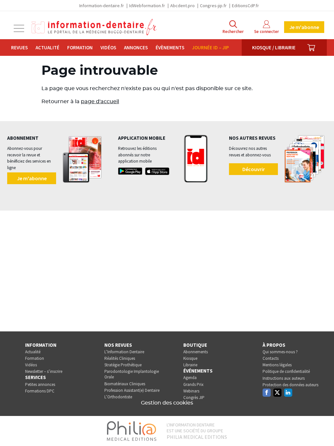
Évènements (170, 47)
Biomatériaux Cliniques (124, 384)
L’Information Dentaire (124, 352)
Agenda (190, 377)
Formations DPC (39, 391)
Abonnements (195, 352)
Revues (19, 47)
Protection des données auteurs (290, 385)
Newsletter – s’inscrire (43, 371)
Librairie (190, 365)
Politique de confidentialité (286, 371)
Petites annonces (40, 384)
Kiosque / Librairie (274, 47)
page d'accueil (100, 101)
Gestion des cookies (167, 403)
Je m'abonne (304, 27)
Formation (80, 47)
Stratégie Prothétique (123, 365)
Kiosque (190, 358)
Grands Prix (193, 384)
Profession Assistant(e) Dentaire (131, 390)
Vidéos (108, 47)
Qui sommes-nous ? (280, 352)
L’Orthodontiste (118, 397)
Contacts (271, 358)
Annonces (136, 47)
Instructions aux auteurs (284, 378)
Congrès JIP (194, 397)
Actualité (47, 47)
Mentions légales (277, 365)
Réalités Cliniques (119, 358)
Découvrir (253, 169)
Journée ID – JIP (210, 47)
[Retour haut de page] (322, 429)
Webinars (191, 391)
